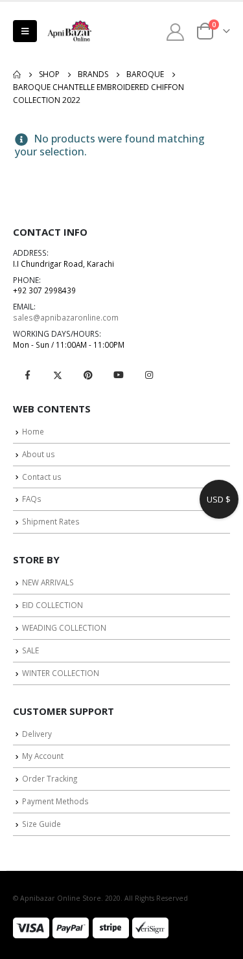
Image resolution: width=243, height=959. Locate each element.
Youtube (119, 375)
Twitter (58, 375)
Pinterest (88, 375)
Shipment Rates (51, 521)
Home (33, 431)
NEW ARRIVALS (48, 582)
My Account (43, 755)
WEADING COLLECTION (64, 627)
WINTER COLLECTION (60, 673)
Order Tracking (49, 778)
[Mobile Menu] (25, 31)
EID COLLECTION (52, 605)
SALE (30, 650)
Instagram (149, 375)
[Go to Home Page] (17, 74)
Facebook (27, 375)
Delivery (37, 733)
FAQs (31, 498)
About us (38, 454)
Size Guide (41, 823)
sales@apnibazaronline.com (66, 317)
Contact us (42, 476)
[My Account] (175, 31)
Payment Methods (55, 801)
